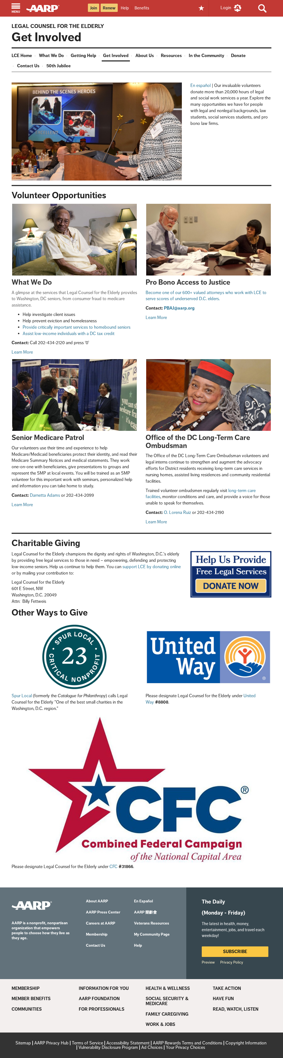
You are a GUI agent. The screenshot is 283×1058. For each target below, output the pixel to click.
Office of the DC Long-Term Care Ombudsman (198, 441)
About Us (144, 55)
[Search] (262, 8)
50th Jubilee (58, 65)
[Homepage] (45, 8)
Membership (26, 988)
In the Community (206, 55)
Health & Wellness (168, 988)
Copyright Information (246, 1043)
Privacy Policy (231, 962)
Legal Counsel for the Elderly (58, 26)
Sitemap (23, 1043)
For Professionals (101, 1009)
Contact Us (28, 65)
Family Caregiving (167, 1014)
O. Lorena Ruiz (177, 512)
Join (93, 8)
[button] (16, 8)
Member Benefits (31, 998)
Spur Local (22, 695)
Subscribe (235, 951)
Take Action (227, 988)
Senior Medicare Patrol (48, 437)
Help (125, 8)
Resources (171, 55)
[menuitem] (22, 56)
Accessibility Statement (128, 1043)
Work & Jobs (160, 1024)
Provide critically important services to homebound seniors (76, 327)
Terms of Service (87, 1043)
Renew (109, 8)
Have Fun (223, 998)
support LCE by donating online (151, 566)
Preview (208, 962)
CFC (113, 866)
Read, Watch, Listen (235, 1009)
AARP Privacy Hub (51, 1043)
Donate (238, 55)
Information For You (104, 988)
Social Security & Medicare (167, 1001)
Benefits (142, 8)
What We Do (51, 55)
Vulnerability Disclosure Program (108, 1047)
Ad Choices (152, 1047)
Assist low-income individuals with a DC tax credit (68, 333)
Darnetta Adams (45, 495)
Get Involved (116, 55)
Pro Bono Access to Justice (188, 282)
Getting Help (83, 55)
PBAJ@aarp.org (179, 308)
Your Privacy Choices (185, 1047)
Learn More (22, 352)
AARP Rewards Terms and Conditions (187, 1043)
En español (200, 85)
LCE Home (22, 55)
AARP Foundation (99, 998)
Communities (27, 1009)
